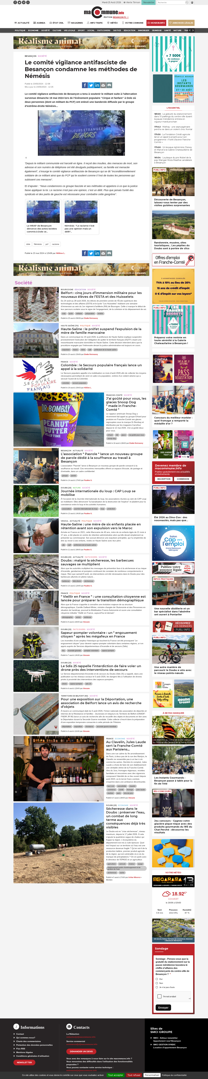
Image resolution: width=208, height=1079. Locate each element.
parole (73, 476)
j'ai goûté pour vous (136, 435)
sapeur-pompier (108, 651)
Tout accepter (115, 1075)
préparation (89, 314)
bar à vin (111, 786)
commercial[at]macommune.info (81, 1044)
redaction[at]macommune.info (81, 1037)
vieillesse (87, 617)
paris (119, 793)
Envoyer (163, 1007)
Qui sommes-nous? (25, 1038)
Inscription (163, 479)
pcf (47, 244)
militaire (79, 314)
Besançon (30, 56)
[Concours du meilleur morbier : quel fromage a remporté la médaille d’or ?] (173, 400)
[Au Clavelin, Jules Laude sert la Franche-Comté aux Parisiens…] (58, 748)
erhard (110, 435)
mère (83, 350)
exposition (78, 727)
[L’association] (36, 460)
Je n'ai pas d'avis (167, 987)
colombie (65, 383)
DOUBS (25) (66, 488)
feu (63, 651)
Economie (120, 739)
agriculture (112, 864)
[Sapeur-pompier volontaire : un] (36, 639)
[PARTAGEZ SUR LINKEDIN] (97, 85)
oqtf (89, 350)
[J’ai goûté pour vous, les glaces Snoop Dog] (58, 405)
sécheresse (88, 581)
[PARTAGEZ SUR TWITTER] (91, 85)
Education (80, 289)
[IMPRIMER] (109, 85)
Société (42, 56)
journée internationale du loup (85, 509)
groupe (65, 476)
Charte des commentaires (28, 1041)
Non (161, 983)
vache (122, 873)
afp (63, 545)
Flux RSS (20, 1049)
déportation (66, 727)
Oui (160, 979)
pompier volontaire (91, 651)
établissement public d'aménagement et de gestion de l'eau (124, 868)
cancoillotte (121, 786)
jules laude (140, 790)
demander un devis (81, 1051)
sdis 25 (88, 684)
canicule (122, 864)
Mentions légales (24, 1052)
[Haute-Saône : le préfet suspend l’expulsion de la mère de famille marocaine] (36, 335)
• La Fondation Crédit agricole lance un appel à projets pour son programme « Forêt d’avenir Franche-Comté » (172, 138)
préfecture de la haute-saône (105, 350)
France (64, 362)
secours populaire (79, 383)
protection (111, 509)
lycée (71, 314)
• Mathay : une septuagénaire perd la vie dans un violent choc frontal (173, 128)
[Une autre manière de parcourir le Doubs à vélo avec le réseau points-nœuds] (173, 649)
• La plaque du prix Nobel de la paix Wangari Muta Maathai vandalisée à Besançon (173, 160)
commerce (112, 790)
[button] (186, 2)
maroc (75, 350)
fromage (130, 790)
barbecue (66, 581)
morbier (110, 793)
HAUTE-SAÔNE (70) (70, 326)
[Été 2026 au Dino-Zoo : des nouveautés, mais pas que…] (173, 499)
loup (102, 509)
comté (121, 790)
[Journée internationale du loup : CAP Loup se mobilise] (36, 498)
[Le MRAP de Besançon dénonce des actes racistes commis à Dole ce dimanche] (43, 212)
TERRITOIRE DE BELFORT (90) (74, 696)
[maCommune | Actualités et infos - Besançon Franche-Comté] (104, 12)
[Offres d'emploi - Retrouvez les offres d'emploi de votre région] (173, 265)
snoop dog (112, 439)
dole (28, 244)
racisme (55, 244)
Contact (20, 1034)
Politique (85, 326)
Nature (77, 488)
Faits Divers (91, 557)
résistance (89, 727)
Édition (108, 17)
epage (140, 864)
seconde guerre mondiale (106, 727)
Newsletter (24, 1062)
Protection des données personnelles (34, 1045)
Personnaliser (152, 1075)
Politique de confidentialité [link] (174, 1075)
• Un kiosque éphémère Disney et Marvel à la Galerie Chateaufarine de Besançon (173, 150)
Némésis (38, 244)
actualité (78, 451)
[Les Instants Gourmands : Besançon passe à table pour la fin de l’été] (173, 760)
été (117, 435)
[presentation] (154, 729)
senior (78, 617)
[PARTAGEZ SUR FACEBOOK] (85, 85)
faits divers (77, 581)
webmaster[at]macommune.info (81, 1070)
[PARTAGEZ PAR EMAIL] (103, 85)
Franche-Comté (114, 395)
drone (64, 684)
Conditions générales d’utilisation (32, 1056)
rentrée (100, 314)
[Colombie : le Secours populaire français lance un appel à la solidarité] (36, 372)
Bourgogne (67, 289)
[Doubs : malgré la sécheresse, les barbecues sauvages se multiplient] (36, 567)
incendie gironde (74, 651)
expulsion (66, 350)
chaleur (132, 864)
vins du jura (128, 793)
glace (124, 435)
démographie (67, 617)
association (66, 509)
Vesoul (64, 521)
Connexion (183, 479)
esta (64, 314)
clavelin (132, 786)
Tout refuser (134, 1075)
